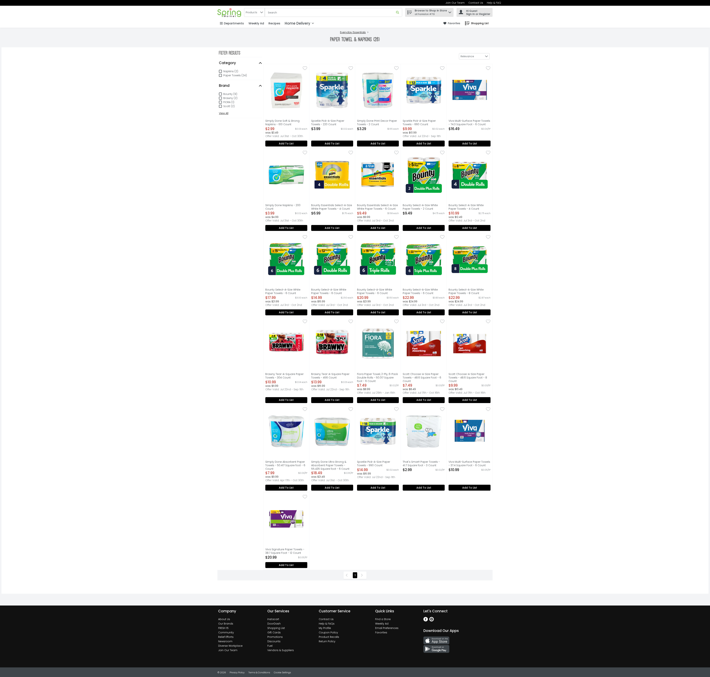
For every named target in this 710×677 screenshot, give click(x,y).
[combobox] (254, 12)
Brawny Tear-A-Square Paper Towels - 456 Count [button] (330, 375)
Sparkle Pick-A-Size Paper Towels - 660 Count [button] (420, 122)
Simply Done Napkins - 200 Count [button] (282, 207)
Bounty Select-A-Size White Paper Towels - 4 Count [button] (466, 207)
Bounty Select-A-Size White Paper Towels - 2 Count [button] (420, 207)
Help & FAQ (494, 3)
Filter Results (229, 53)
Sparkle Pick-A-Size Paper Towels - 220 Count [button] (328, 122)
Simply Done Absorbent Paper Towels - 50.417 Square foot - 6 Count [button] (285, 465)
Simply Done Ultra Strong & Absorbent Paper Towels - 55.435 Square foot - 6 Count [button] (330, 465)
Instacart (273, 619)
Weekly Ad (256, 23)
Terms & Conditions (259, 672)
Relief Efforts (226, 637)
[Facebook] (425, 620)
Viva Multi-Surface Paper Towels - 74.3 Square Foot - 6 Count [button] (469, 122)
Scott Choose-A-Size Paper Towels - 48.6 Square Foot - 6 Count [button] (422, 377)
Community (226, 632)
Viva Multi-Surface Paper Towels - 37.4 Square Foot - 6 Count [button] (469, 463)
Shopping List (276, 628)
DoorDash (274, 623)
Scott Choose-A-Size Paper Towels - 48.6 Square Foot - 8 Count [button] (468, 377)
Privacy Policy (237, 672)
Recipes (274, 23)
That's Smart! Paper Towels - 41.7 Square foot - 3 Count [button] (421, 463)
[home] (230, 12)
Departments (234, 23)
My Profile (325, 628)
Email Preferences (386, 628)
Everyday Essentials (353, 32)
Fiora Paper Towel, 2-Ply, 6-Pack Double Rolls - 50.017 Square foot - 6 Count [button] (377, 377)
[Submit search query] (397, 12)
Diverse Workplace (230, 646)
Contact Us (475, 3)
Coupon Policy (328, 632)
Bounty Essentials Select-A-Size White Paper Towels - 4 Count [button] (331, 207)
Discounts (273, 641)
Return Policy (327, 641)
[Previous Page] (347, 575)
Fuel (270, 646)
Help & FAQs (326, 623)
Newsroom (225, 641)
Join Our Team (455, 3)
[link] (452, 23)
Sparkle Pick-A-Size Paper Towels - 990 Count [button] (374, 463)
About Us (224, 619)
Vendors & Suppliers (280, 650)
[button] (449, 11)
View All (223, 113)
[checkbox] (304, 68)
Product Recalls (329, 637)
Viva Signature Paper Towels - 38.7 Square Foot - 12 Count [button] (284, 551)
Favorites (381, 632)
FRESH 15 (223, 628)
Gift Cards (274, 632)
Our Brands (225, 623)
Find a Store (383, 619)
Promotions (275, 637)
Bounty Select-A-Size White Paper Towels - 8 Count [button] (466, 291)
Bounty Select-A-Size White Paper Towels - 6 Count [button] (282, 291)
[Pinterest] (431, 620)
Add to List (286, 143)
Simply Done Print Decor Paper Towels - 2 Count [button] (377, 122)
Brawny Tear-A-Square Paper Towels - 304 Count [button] (284, 375)
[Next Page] (362, 575)
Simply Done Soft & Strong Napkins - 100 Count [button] (282, 122)
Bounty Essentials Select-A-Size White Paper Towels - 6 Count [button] (377, 207)
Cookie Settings (282, 672)
